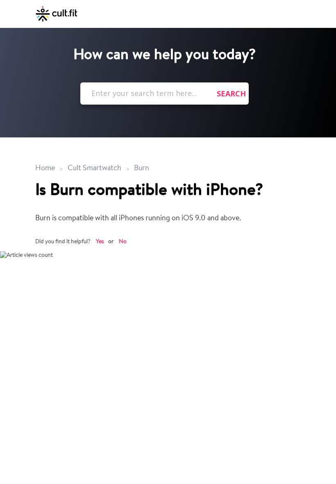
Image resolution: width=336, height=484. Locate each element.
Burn (141, 168)
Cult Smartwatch (94, 168)
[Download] (152, 237)
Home (46, 168)
